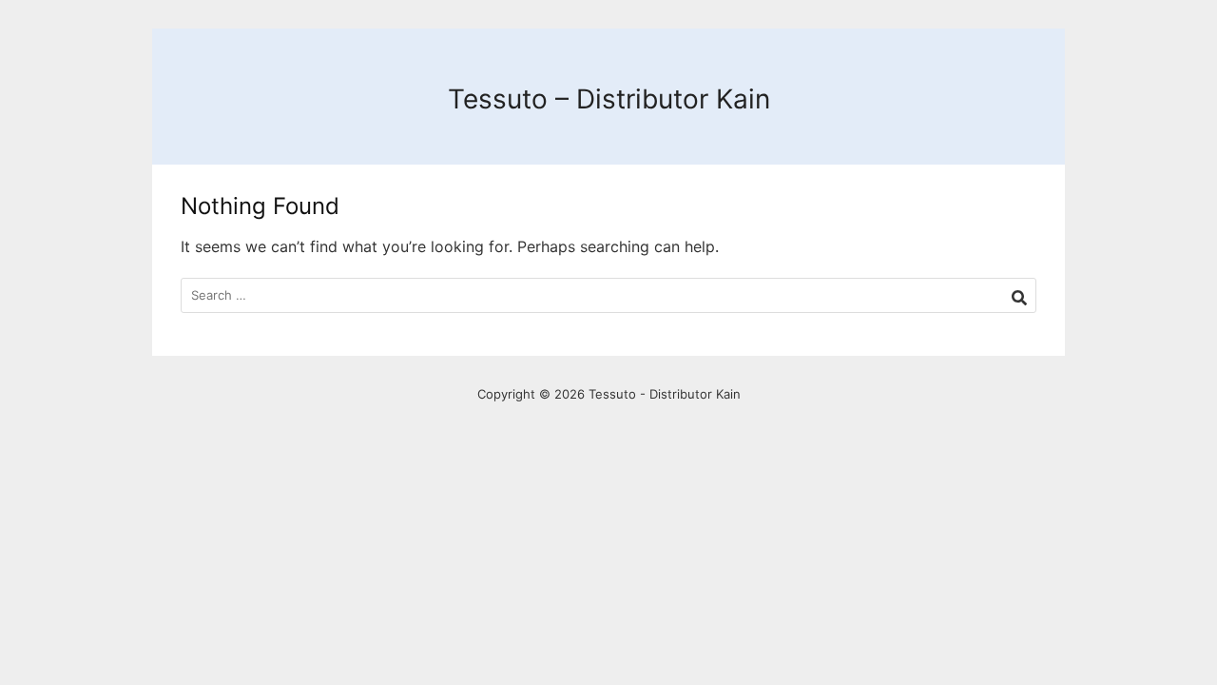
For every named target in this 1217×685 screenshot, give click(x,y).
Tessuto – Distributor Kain (609, 99)
